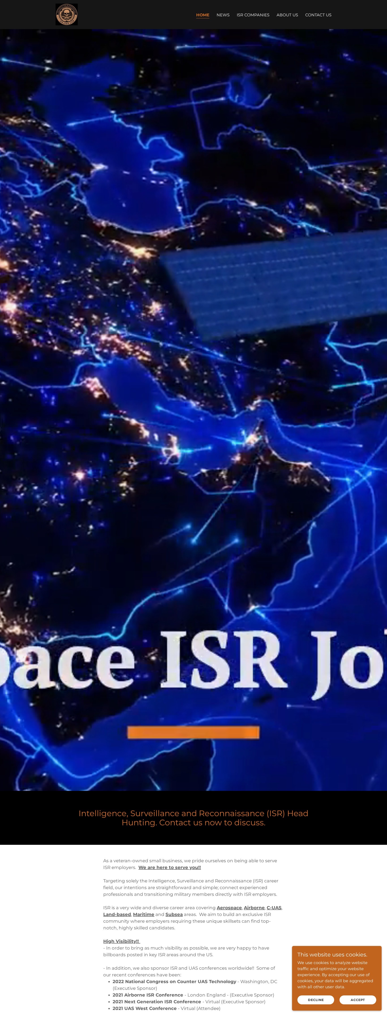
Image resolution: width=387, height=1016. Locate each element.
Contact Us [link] (318, 15)
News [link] (223, 15)
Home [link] (202, 15)
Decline (316, 1000)
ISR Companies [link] (253, 15)
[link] (67, 14)
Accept (358, 1000)
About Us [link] (287, 15)
